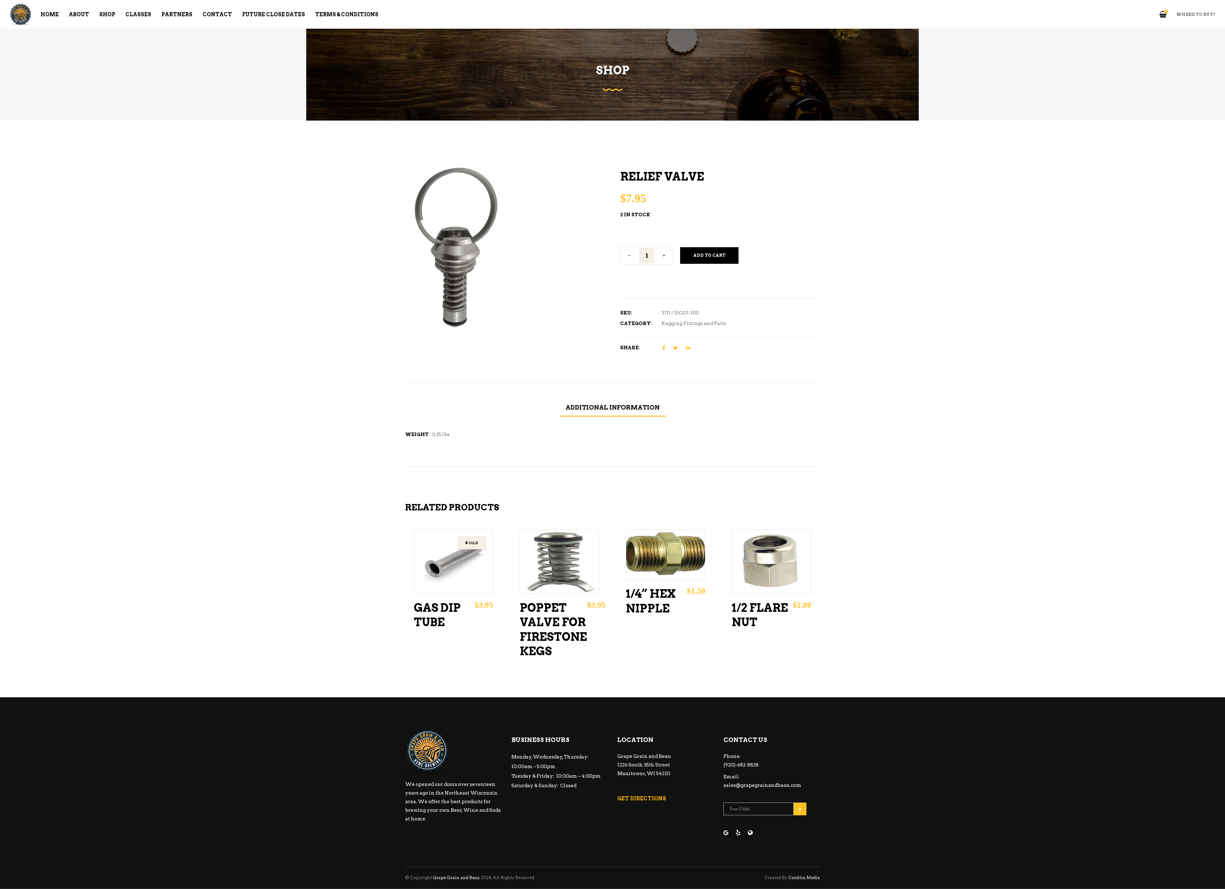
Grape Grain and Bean (456, 877)
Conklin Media (804, 877)
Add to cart (709, 255)
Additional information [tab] (613, 407)
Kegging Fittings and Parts (694, 323)
